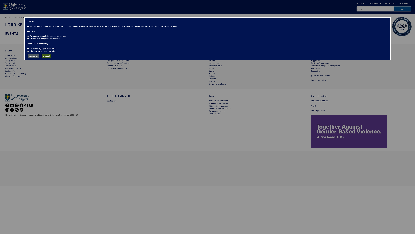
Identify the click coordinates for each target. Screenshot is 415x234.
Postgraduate (10, 60)
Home (7, 17)
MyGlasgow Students (319, 101)
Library (212, 81)
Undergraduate (11, 58)
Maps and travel (215, 66)
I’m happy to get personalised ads (43, 48)
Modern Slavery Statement (220, 108)
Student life (10, 71)
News (211, 68)
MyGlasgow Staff (318, 110)
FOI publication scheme (218, 106)
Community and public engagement (325, 66)
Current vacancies (318, 80)
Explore (391, 3)
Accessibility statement (218, 101)
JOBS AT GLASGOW (320, 75)
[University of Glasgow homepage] (14, 6)
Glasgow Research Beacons (118, 60)
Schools (212, 73)
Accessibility (214, 63)
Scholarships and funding (15, 73)
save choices (33, 56)
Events (212, 71)
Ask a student (316, 68)
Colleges (212, 76)
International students (14, 68)
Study (363, 3)
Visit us (212, 60)
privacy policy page (169, 26)
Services (212, 79)
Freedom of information (218, 103)
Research (376, 3)
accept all (46, 56)
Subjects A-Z (10, 55)
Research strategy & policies (118, 63)
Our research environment (118, 68)
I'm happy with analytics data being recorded (48, 36)
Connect (406, 3)
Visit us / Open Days (13, 76)
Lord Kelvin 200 (22, 25)
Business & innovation (320, 63)
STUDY (8, 50)
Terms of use (214, 114)
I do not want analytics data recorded (45, 38)
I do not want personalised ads (42, 51)
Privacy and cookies (217, 111)
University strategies (217, 84)
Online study (10, 63)
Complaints (315, 71)
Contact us (111, 101)
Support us (315, 60)
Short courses (10, 66)
